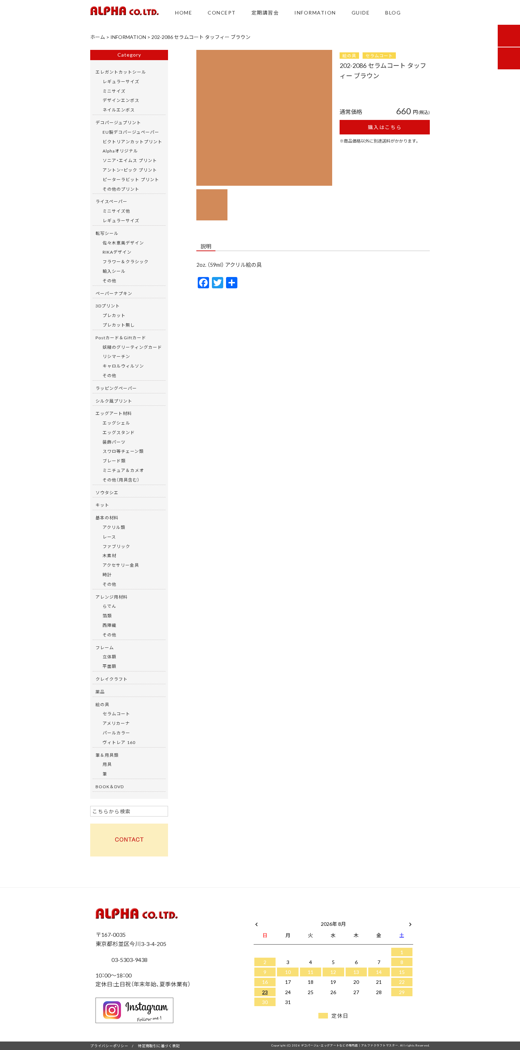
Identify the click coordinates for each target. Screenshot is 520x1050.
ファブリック (116, 546)
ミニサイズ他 (116, 211)
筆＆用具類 (107, 755)
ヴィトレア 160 (119, 742)
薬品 (100, 691)
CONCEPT (222, 12)
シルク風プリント (114, 401)
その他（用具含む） (121, 480)
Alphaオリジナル (120, 151)
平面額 (109, 666)
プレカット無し (119, 325)
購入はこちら (385, 127)
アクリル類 (114, 527)
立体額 (109, 656)
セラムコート (379, 55)
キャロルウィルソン (123, 366)
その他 (109, 280)
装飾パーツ (114, 442)
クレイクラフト (112, 679)
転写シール (107, 233)
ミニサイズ (114, 91)
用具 (107, 764)
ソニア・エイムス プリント (130, 160)
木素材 (109, 555)
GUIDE (361, 12)
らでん (109, 606)
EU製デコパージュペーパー (131, 132)
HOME (183, 12)
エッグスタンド (119, 432)
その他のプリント (121, 189)
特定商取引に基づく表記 (159, 1045)
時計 (107, 574)
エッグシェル (116, 423)
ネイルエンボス (119, 109)
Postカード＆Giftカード (121, 337)
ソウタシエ (107, 492)
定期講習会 (265, 12)
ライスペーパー (111, 201)
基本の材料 (107, 517)
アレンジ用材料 (112, 597)
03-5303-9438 (129, 959)
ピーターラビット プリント (131, 179)
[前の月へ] (256, 922)
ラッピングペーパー (116, 388)
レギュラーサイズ (121, 81)
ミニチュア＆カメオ (123, 470)
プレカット (114, 315)
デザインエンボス (121, 100)
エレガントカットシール (121, 72)
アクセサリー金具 (121, 565)
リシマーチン (116, 356)
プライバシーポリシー (109, 1045)
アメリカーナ (116, 723)
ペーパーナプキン (114, 293)
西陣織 (109, 625)
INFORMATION (315, 12)
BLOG (393, 12)
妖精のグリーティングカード (132, 347)
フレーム (105, 647)
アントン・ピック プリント (130, 170)
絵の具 (349, 55)
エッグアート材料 (114, 413)
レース (109, 536)
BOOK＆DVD (110, 786)
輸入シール (114, 271)
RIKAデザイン (117, 252)
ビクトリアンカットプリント (132, 141)
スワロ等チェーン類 (123, 451)
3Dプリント (108, 305)
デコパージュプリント (118, 122)
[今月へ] (287, 916)
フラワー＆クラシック (126, 261)
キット (102, 505)
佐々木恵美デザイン (123, 243)
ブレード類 (114, 460)
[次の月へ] (410, 922)
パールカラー (116, 732)
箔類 (107, 615)
